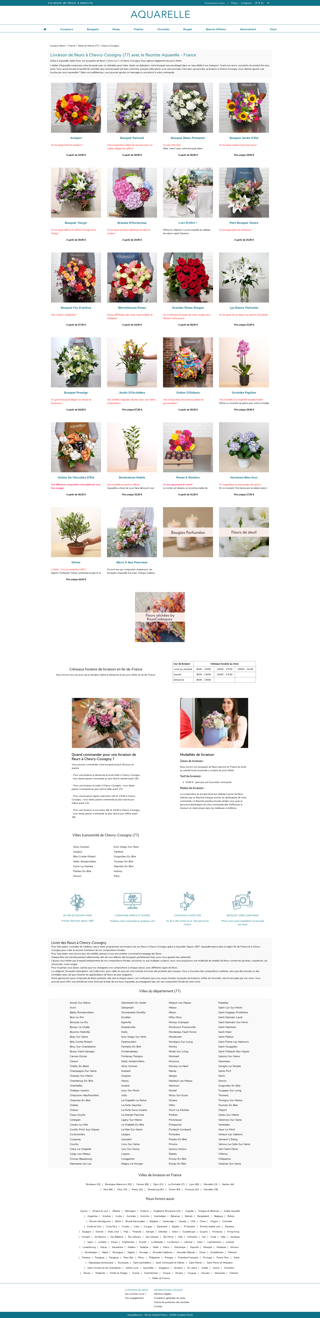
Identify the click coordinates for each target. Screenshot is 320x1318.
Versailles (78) (211, 1189)
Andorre (144, 1211)
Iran (204, 1236)
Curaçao (148, 1226)
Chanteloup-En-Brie (81, 1081)
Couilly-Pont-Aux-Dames (84, 1129)
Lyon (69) (194, 1184)
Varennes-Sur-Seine (230, 1120)
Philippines (154, 1257)
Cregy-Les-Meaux (80, 1154)
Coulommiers (77, 1134)
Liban (200, 1242)
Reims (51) (137, 1189)
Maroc (166, 1247)
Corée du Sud (94, 1226)
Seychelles (148, 1267)
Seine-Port (224, 1071)
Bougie (187, 29)
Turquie (166, 1273)
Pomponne (175, 1124)
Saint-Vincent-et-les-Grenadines (104, 1267)
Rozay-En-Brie (177, 1163)
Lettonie (188, 1242)
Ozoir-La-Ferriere (83, 866)
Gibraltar (162, 1231)
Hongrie (86, 1236)
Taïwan (86, 1273)
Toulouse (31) (192, 1189)
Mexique (207, 1247)
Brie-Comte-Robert (84, 856)
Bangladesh (203, 1216)
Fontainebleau (129, 1051)
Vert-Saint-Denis (228, 1149)
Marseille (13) (210, 1184)
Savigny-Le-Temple (229, 1066)
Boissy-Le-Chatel (80, 1027)
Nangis (173, 1076)
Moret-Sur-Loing (178, 1051)
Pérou (141, 1257)
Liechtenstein (214, 1242)
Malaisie (144, 1247)
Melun (172, 1012)
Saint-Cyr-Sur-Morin (230, 1007)
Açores (84, 1211)
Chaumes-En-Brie (80, 1100)
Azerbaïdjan (160, 1216)
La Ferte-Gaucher (131, 1105)
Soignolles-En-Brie (125, 856)
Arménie (106, 1216)
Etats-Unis (113, 1231)
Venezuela (219, 1273)
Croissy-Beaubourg (81, 1159)
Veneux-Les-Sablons (230, 1134)
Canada (182, 1221)
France (71, 45)
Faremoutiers (128, 1041)
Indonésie (192, 1236)
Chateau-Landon (79, 1090)
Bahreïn (189, 1216)
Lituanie (230, 1242)
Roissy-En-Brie (177, 1159)
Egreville (126, 1022)
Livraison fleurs (58, 45)
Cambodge (168, 1221)
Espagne (86, 1231)
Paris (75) (122, 1189)
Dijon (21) (158, 1184)
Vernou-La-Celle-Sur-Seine (234, 1144)
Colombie (227, 1221)
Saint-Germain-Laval (230, 1017)
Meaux (172, 1007)
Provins (173, 1144)
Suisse (216, 1267)
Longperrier (127, 1159)
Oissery (173, 1100)
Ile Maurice (100, 1236)
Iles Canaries (152, 1236)
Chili (193, 1221)
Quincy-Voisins (177, 1149)
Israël (213, 1236)
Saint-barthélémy (142, 1262)
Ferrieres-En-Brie (131, 1046)
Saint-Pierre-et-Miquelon (220, 1262)
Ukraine (179, 1273)
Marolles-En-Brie (123, 866)
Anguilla (189, 1211)
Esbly (124, 1032)
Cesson (74, 1061)
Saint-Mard (224, 1032)
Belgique (218, 1216)
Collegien (75, 1120)
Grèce (175, 1231)
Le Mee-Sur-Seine (131, 1129)
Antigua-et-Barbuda (208, 1211)
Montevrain (175, 1036)
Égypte (175, 1226)
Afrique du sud (100, 1211)
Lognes (125, 1154)
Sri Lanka (192, 1267)
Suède (205, 1267)
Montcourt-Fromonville (182, 1027)
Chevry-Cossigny (110, 45)
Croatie (125, 1226)
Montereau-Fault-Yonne (182, 1032)
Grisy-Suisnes (81, 847)
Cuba (136, 1226)
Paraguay (99, 1257)
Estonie (99, 1231)
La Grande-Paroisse (132, 1115)
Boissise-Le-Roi (79, 1022)
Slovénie (178, 1267)
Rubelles (223, 1002)
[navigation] (67, 29)
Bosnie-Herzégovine (100, 1221)
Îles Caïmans (134, 1236)
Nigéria (131, 1252)
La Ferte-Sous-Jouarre (134, 1110)
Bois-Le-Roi (77, 1017)
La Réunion (173, 1242)
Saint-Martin (195, 1262)
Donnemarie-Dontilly (133, 1012)
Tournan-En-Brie (123, 861)
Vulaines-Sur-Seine (229, 1163)
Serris (221, 1076)
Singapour (163, 1267)
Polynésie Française (188, 1257)
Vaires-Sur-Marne (228, 1115)
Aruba (119, 1216)
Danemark (162, 1226)
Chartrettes (76, 1085)
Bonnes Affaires (216, 29)
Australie (131, 1216)
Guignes (126, 1076)
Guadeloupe (189, 1231)
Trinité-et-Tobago (119, 1273)
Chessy (74, 1110)
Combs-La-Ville (79, 1124)
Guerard (125, 1071)
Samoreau (224, 1061)
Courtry (74, 1144)
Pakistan (232, 1252)
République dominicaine (101, 1262)
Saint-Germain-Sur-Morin (233, 1022)
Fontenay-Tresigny (132, 1056)
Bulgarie (154, 1221)
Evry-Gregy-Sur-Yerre (126, 847)
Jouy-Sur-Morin (130, 1090)
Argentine (92, 1216)
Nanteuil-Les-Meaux (180, 1081)
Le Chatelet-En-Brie (132, 1124)
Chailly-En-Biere (79, 1066)
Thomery (223, 1095)
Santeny (118, 851)
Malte (155, 1247)
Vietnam (234, 1273)
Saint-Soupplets (227, 1046)
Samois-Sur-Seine (229, 1056)
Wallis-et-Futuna (161, 1278)
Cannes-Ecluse (78, 1056)
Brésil (118, 1221)
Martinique (180, 1247)
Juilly (124, 1095)
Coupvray (75, 1139)
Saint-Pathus (226, 1036)
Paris (117, 876)
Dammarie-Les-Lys (80, 1163)
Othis (172, 1105)
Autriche (144, 1216)
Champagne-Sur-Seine (83, 1071)
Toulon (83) (174, 1189)
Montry (173, 1046)
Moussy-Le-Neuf (178, 1066)
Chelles (74, 1105)
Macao (103, 1247)
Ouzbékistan (216, 1252)
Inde (180, 1236)
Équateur (229, 1226)
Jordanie (102, 1242)
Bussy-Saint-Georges (82, 1051)
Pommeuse (175, 1120)
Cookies (158, 1306)
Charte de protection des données (171, 1302)
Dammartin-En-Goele (133, 1002)
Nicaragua (117, 1252)
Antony (118, 871)
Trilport (222, 1110)
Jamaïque (235, 1236)
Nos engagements (134, 1298)
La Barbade (157, 1242)
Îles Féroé (168, 1236)
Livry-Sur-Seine (130, 1144)
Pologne (169, 1257)
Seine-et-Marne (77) (88, 45)
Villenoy (223, 1154)
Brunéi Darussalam (135, 1221)
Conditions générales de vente (169, 1298)
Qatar (237, 1257)
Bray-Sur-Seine (79, 1036)
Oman (202, 1252)
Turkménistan (151, 1273)
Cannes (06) (142, 1184)
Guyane (204, 1231)
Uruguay (192, 1273)
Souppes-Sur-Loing (229, 1090)
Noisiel (173, 1090)
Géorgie (150, 1231)
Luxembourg (89, 1247)
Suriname (229, 1267)
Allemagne (130, 1211)
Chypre (214, 1221)
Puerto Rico (222, 1257)
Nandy (172, 1071)
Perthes (173, 1115)
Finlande (136, 1231)
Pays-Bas (128, 1257)
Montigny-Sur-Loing (181, 1041)
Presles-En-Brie (82, 871)
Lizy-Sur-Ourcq (130, 1149)
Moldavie (221, 1247)
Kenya (114, 1242)
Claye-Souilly (77, 1115)
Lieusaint (126, 1139)
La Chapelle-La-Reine (133, 1100)
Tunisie (135, 1273)
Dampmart (127, 1007)
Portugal (207, 1257)
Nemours (174, 1085)
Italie (223, 1236)
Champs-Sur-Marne (81, 1076)
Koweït (142, 1242)
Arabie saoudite (232, 1211)
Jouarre (125, 1085)
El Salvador (189, 1226)
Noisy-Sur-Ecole (178, 1095)
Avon (73, 1007)
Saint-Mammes (227, 1027)
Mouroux (174, 1061)
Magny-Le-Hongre (132, 1163)
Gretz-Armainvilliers (84, 861)
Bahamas (175, 1216)
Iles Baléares (116, 1236)
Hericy (125, 1081)
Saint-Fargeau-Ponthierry (233, 1012)
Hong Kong (233, 1231)
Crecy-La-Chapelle (80, 1149)
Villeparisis (224, 1159)
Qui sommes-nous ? (135, 1293)
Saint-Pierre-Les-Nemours (233, 1041)
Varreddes (224, 1124)
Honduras (217, 1231)
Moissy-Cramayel (179, 1022)
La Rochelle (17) (176, 1184)
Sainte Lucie (132, 1267)
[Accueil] (45, 29)
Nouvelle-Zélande (186, 1252)
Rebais (173, 1154)
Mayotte (194, 1247)
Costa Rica (111, 1226)
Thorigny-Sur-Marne (230, 1100)
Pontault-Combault (180, 1129)
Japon (90, 1242)
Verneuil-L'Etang (228, 1139)
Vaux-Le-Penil (226, 1129)
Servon (77, 876)
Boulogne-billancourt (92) (118, 1184)
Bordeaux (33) (93, 1184)
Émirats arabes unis (210, 1226)
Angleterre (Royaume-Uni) (166, 1211)
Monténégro (91, 1252)
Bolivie (231, 1216)
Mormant (174, 1056)
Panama (86, 1257)
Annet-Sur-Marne (80, 1002)
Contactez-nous (215, 3)
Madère (131, 1247)
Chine (203, 1221)
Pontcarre (174, 1134)
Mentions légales (162, 1293)
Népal (105, 1252)
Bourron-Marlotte (80, 1032)
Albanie (116, 1211)
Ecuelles (126, 1017)
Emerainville (128, 1027)
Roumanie (123, 1262)
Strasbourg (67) (156, 1189)
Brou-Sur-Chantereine (83, 1046)
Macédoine (117, 1247)
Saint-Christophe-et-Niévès (170, 1262)
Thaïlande (100, 1273)
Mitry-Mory (175, 1017)
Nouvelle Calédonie (162, 1252)
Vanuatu (205, 1273)
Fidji (126, 1231)
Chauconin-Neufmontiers (84, 1095)
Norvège (143, 1252)
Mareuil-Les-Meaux (180, 1002)
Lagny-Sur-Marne (131, 1120)
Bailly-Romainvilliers (82, 1012)
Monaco (234, 1247)
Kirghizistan (128, 1242)
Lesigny (77, 851)
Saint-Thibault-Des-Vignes (233, 1051)
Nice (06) (108, 1189)
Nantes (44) (228, 1184)
